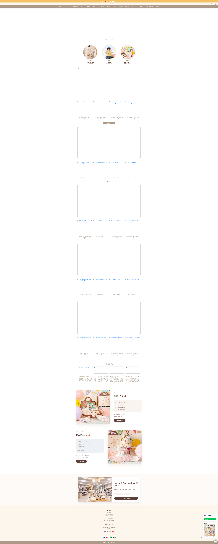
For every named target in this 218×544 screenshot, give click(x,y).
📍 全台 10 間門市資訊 (109, 520)
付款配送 (106, 515)
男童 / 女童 (95, 6)
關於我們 (109, 512)
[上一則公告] (77, 1)
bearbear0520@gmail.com (109, 525)
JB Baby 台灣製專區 (149, 6)
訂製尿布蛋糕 (81, 461)
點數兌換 (111, 514)
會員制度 (107, 514)
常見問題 (111, 515)
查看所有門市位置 (126, 498)
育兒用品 (133, 6)
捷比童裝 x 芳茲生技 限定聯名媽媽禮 (70, 6)
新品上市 (82, 6)
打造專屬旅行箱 (119, 420)
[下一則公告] (140, 1)
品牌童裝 (102, 6)
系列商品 (120, 6)
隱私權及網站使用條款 (109, 518)
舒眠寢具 (140, 6)
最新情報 (59, 6)
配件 (114, 6)
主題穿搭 (127, 6)
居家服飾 (109, 6)
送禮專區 (158, 6)
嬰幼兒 (88, 6)
